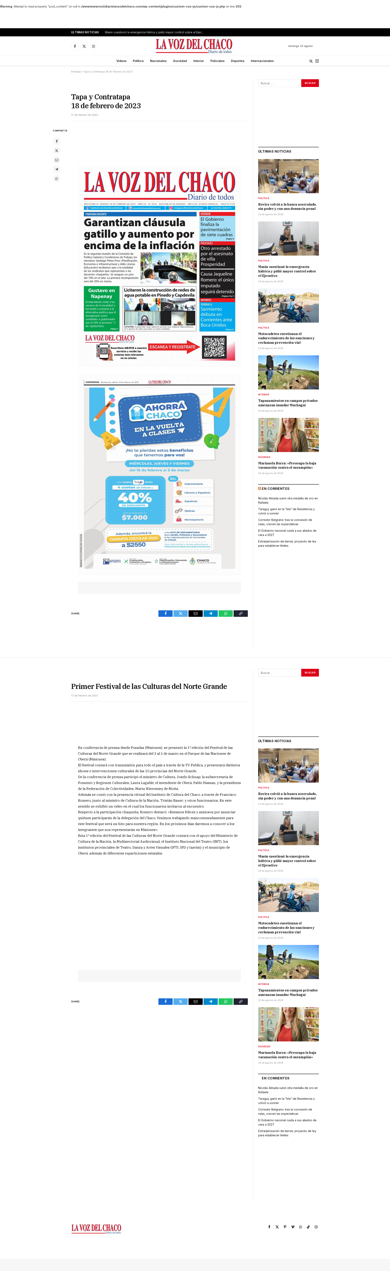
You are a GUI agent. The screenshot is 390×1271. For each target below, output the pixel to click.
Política (138, 61)
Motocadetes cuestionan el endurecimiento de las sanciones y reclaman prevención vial (286, 338)
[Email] (57, 160)
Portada (75, 71)
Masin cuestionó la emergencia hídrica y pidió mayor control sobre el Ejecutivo (156, 32)
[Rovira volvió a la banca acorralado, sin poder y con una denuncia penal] (288, 176)
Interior (198, 61)
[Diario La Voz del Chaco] (194, 46)
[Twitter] (57, 150)
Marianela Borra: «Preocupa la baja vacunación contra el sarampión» (287, 465)
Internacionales (262, 61)
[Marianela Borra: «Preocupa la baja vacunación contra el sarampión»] (288, 435)
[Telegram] (57, 169)
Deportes (237, 61)
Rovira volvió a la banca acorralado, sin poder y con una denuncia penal (287, 206)
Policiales (217, 61)
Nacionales (158, 61)
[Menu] (317, 61)
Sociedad (180, 61)
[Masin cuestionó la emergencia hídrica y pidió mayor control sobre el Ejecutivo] (288, 238)
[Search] (311, 61)
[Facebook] (57, 141)
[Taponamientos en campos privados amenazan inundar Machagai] (288, 372)
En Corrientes (275, 489)
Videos (121, 61)
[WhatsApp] (57, 178)
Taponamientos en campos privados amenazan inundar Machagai (287, 403)
